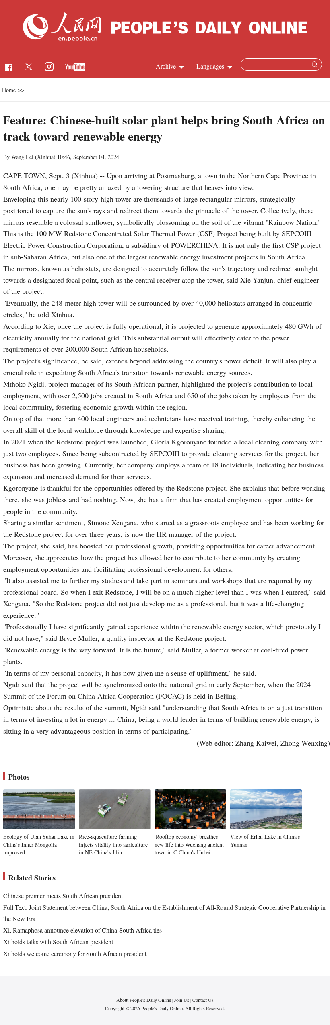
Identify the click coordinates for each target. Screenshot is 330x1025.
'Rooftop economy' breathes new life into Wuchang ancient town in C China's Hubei (189, 844)
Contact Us (203, 999)
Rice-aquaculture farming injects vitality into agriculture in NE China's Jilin (113, 844)
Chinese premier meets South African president (63, 895)
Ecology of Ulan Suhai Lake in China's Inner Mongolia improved (38, 844)
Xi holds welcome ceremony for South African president (74, 953)
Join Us (182, 999)
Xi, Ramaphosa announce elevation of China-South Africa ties (82, 930)
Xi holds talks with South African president (58, 941)
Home (9, 90)
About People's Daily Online (143, 999)
